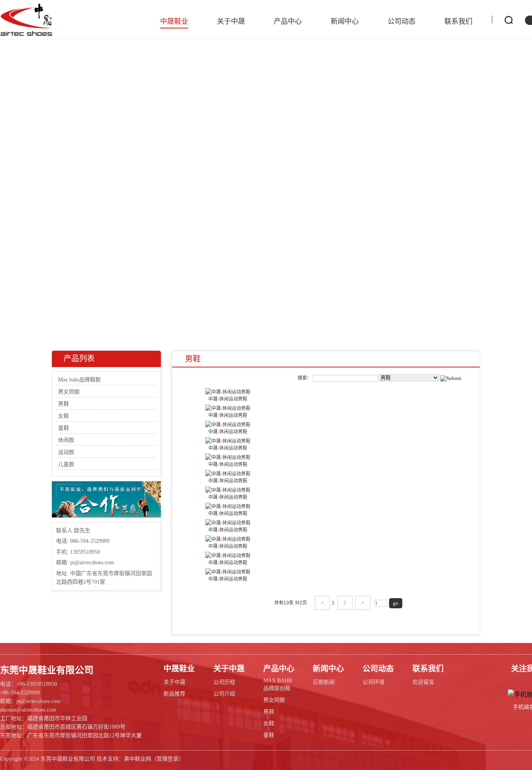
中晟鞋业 (174, 21)
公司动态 (402, 21)
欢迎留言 (423, 682)
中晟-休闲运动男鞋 (227, 399)
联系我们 (458, 21)
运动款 (66, 452)
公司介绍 (224, 694)
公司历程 (224, 682)
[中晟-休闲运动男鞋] (227, 391)
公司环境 (373, 682)
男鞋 (63, 404)
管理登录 (167, 759)
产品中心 (288, 21)
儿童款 (66, 464)
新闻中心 (345, 21)
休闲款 (66, 440)
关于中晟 (231, 21)
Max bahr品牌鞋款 (79, 380)
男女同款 (69, 392)
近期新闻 (324, 682)
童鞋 (63, 428)
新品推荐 (174, 694)
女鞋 (63, 416)
